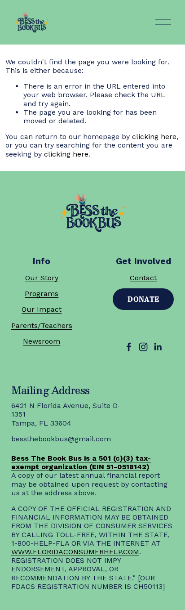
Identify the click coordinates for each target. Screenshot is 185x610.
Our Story (41, 278)
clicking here (154, 136)
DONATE (143, 299)
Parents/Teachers (41, 325)
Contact (143, 278)
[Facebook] (128, 346)
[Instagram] (143, 346)
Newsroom (41, 341)
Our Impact (42, 309)
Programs (41, 293)
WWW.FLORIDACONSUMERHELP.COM (75, 551)
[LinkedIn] (157, 346)
